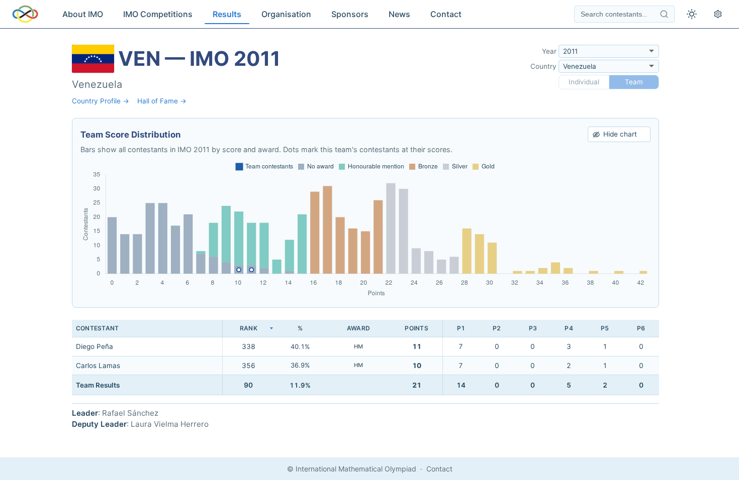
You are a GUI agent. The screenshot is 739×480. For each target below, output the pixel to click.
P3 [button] (533, 328)
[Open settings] (718, 14)
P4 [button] (569, 328)
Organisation (286, 14)
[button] (248, 328)
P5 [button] (605, 328)
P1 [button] (461, 328)
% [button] (300, 328)
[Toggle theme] (692, 14)
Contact (445, 14)
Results (227, 14)
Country (543, 66)
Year (549, 51)
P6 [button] (641, 328)
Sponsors (349, 14)
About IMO (82, 14)
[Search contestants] (664, 14)
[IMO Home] (25, 14)
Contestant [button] (97, 328)
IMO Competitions (158, 14)
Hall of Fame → (162, 101)
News (399, 14)
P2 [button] (497, 328)
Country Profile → (100, 101)
